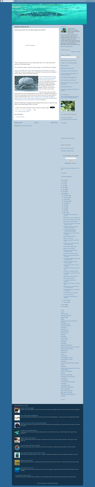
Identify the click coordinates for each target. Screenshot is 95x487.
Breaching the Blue (65, 323)
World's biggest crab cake (69, 236)
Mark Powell (72, 28)
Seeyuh (62, 364)
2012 (63, 185)
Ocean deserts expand (68, 278)
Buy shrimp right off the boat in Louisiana (30, 445)
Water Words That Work (66, 392)
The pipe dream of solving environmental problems (69, 230)
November (66, 197)
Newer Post (18, 122)
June (65, 207)
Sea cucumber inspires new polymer (71, 219)
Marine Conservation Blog (67, 348)
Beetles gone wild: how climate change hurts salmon (70, 227)
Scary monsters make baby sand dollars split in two (71, 244)
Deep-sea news (64, 332)
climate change (21, 111)
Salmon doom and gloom (69, 248)
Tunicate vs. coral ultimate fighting (69, 62)
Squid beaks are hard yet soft (70, 221)
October (66, 199)
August (65, 203)
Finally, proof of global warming (70, 271)
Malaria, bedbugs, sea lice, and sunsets (70, 347)
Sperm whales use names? (27, 467)
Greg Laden (63, 343)
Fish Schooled (64, 338)
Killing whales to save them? (67, 68)
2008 (63, 193)
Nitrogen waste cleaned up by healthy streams (70, 251)
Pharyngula (63, 361)
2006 (63, 306)
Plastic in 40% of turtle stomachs (28, 438)
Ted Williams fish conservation (68, 376)
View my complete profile (67, 46)
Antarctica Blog (64, 317)
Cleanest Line (64, 329)
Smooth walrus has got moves (70, 253)
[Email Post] (34, 109)
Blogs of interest (64, 65)
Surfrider (63, 373)
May (65, 208)
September (66, 201)
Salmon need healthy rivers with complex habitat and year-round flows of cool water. (35, 70)
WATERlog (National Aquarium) (68, 394)
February (66, 300)
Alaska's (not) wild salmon (27, 460)
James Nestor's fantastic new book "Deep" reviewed (33, 453)
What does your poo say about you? (71, 217)
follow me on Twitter (76, 51)
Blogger (56, 483)
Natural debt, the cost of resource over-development (71, 287)
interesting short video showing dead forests (26, 99)
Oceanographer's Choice (67, 357)
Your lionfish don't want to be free (23, 475)
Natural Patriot (64, 350)
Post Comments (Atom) (26, 125)
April (65, 210)
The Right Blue (64, 380)
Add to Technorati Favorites (67, 148)
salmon (27, 111)
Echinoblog (63, 336)
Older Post (54, 122)
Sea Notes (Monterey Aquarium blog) (69, 363)
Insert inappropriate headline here (69, 77)
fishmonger (63, 341)
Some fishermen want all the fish (68, 80)
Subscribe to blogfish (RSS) (67, 150)
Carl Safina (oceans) (66, 325)
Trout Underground (65, 385)
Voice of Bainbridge (65, 389)
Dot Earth (63, 334)
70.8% (62, 312)
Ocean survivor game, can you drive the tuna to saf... (71, 224)
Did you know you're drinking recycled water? (70, 262)
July (65, 205)
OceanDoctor (64, 355)
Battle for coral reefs (68, 238)
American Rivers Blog (66, 315)
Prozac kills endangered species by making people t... (71, 259)
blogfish (16, 6)
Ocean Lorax (64, 352)
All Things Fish (64, 313)
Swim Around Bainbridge (66, 374)
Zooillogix (63, 396)
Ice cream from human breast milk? (69, 70)
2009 (63, 191)
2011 (63, 187)
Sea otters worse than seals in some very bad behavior (33, 423)
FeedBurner (74, 163)
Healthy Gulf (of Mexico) (66, 345)
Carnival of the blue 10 (68, 294)
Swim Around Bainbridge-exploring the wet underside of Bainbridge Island (70, 97)
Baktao (62, 319)
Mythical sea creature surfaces (70, 276)
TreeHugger (63, 383)
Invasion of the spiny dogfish (27, 408)
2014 (63, 181)
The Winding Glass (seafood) (68, 381)
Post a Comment (20, 116)
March (65, 212)
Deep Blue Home (65, 331)
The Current (64, 378)
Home (36, 122)
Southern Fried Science (66, 371)
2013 (63, 183)
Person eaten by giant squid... (70, 246)
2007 (63, 304)
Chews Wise (64, 327)
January (66, 302)
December (66, 195)
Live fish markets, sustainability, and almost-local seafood (69, 74)
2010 (63, 189)
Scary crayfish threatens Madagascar (29, 415)
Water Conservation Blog (67, 390)
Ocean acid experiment (66, 86)
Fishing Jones (64, 339)
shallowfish (63, 366)
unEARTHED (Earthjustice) (67, 387)
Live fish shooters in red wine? (70, 292)
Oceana (63, 354)
